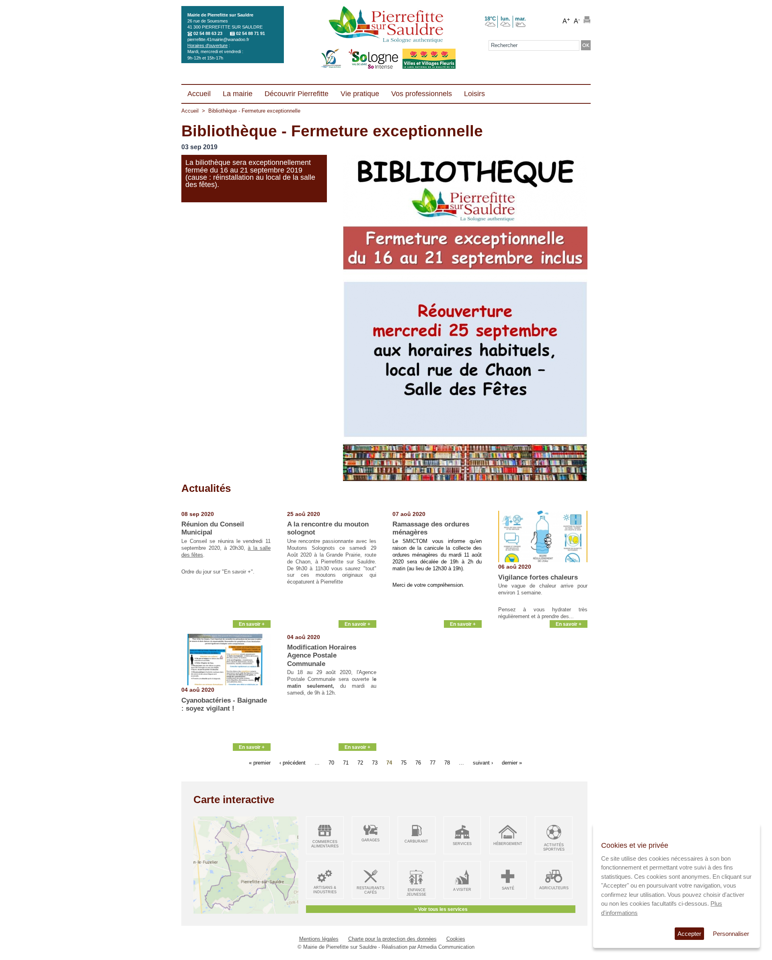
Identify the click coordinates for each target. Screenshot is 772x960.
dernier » (512, 763)
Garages (370, 840)
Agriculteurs (554, 888)
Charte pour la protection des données (392, 939)
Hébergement (507, 844)
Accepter (689, 933)
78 (447, 763)
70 (331, 763)
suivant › (483, 763)
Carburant (416, 841)
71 (346, 763)
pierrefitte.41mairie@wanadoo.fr (218, 39)
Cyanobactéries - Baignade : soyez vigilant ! (224, 704)
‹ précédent (292, 763)
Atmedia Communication (445, 947)
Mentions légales (319, 939)
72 (360, 763)
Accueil (190, 111)
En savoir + (252, 624)
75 (404, 763)
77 (432, 763)
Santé (508, 888)
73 (375, 763)
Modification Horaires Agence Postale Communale (321, 655)
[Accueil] (386, 25)
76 (418, 763)
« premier (260, 763)
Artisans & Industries (325, 890)
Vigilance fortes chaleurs (538, 577)
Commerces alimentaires (325, 844)
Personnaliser (731, 933)
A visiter (462, 890)
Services (462, 844)
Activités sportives (554, 847)
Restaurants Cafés (370, 890)
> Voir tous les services (441, 909)
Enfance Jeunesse (416, 892)
